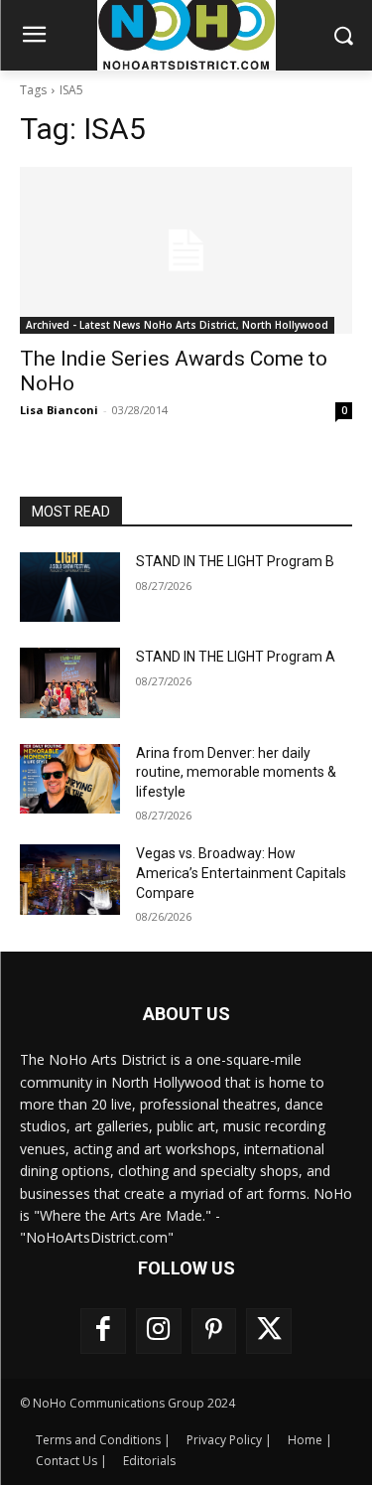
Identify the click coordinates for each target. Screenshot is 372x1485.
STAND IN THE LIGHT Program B (235, 561)
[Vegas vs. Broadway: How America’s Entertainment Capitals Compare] (70, 879)
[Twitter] (269, 1331)
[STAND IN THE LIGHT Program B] (70, 587)
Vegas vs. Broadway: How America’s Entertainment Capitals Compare (241, 872)
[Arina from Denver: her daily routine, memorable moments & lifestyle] (70, 779)
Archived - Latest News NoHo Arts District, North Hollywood (177, 325)
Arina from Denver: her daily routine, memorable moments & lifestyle (236, 772)
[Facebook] (103, 1331)
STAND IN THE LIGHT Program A (235, 657)
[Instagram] (159, 1331)
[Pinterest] (214, 1331)
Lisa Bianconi (59, 409)
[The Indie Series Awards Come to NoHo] (186, 250)
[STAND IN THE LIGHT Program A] (70, 682)
